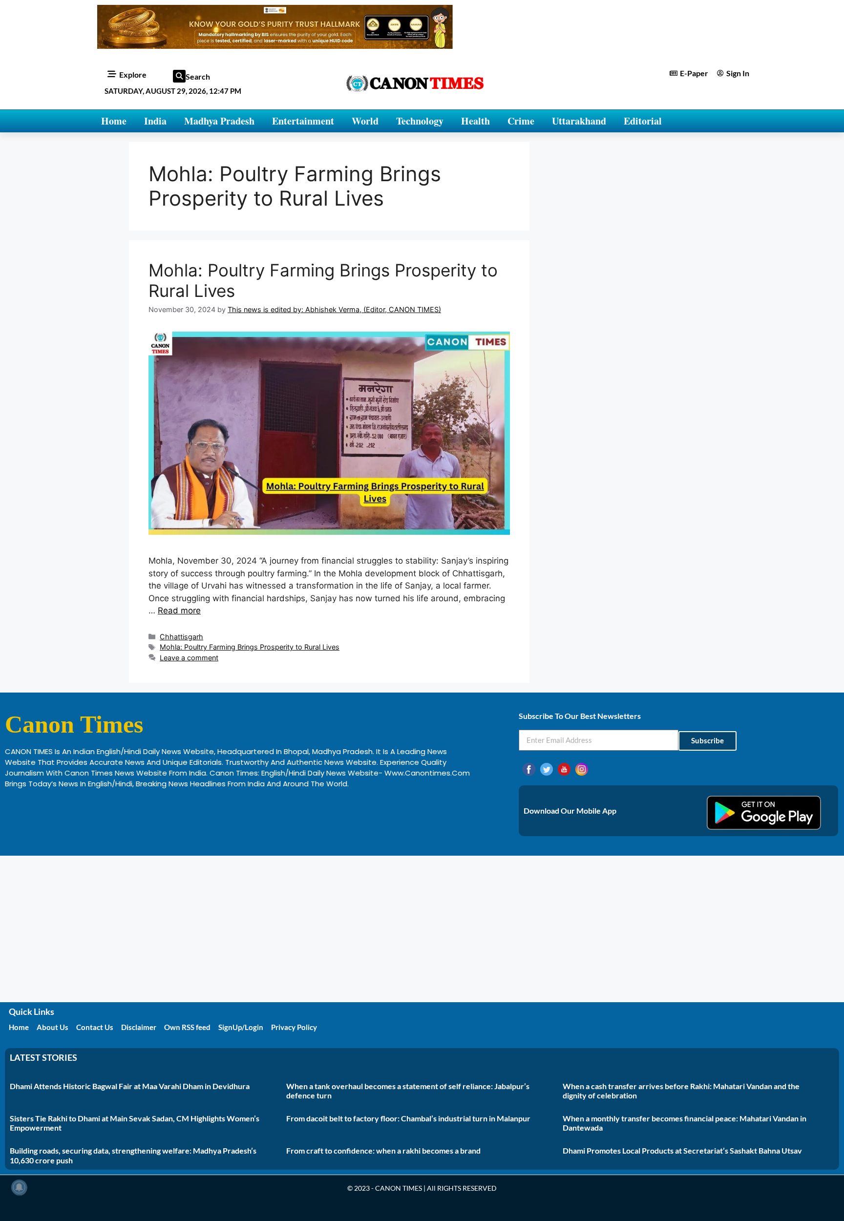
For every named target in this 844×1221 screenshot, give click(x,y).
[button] (179, 76)
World (365, 121)
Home (114, 121)
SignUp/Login (240, 1027)
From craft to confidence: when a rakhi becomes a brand (383, 1150)
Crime (520, 121)
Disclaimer (138, 1027)
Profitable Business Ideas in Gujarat (69, 804)
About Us (52, 1027)
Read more (179, 610)
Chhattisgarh (181, 636)
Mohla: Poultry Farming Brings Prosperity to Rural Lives (249, 647)
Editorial (643, 121)
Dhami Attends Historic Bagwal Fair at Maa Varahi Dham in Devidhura (130, 1086)
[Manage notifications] (19, 1187)
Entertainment (303, 121)
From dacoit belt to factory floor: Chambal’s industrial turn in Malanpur (408, 1118)
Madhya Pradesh (219, 121)
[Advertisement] (422, 929)
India (155, 121)
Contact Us (94, 1027)
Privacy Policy (294, 1027)
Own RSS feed (187, 1027)
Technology (419, 121)
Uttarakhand (579, 121)
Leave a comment (189, 657)
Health (475, 121)
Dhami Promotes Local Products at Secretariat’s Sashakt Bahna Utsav (682, 1150)
